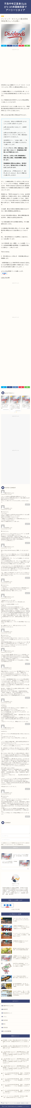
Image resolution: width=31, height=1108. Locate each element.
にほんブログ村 (5, 277)
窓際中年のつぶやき (8, 1005)
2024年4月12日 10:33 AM (6, 652)
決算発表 (5, 1027)
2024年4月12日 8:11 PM (6, 582)
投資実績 (5, 1020)
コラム (5, 1016)
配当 (2, 16)
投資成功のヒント (7, 1013)
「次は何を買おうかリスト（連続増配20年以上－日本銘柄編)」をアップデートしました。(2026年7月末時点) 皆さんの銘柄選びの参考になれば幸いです (16, 1053)
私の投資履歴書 (7, 1031)
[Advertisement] (15, 66)
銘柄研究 (5, 1009)
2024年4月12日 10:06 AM (6, 494)
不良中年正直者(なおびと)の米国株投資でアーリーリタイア (15, 6)
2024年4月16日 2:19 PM (6, 702)
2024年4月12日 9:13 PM (6, 598)
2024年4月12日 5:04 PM (6, 509)
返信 (28, 504)
